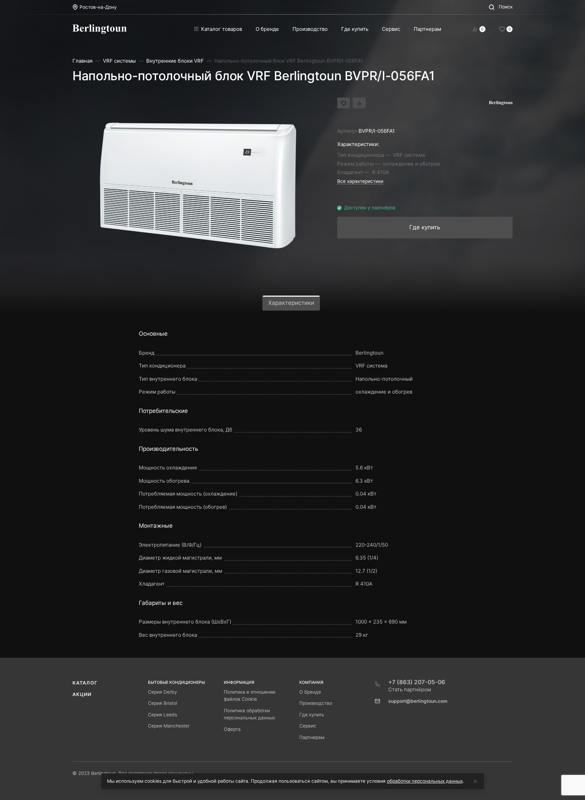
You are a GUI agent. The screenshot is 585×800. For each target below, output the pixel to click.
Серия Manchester (169, 726)
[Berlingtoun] (99, 29)
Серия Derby (162, 692)
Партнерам (311, 737)
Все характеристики (360, 181)
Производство (315, 703)
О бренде (310, 692)
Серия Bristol (162, 703)
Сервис (307, 726)
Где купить (311, 714)
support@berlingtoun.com (417, 701)
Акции (82, 694)
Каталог (85, 683)
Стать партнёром (409, 689)
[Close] (475, 781)
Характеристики (291, 302)
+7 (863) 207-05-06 (416, 682)
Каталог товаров (221, 29)
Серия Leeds (162, 714)
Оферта (232, 729)
